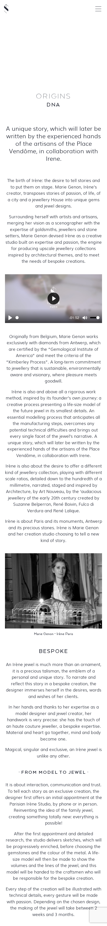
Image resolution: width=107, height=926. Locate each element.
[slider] (41, 317)
